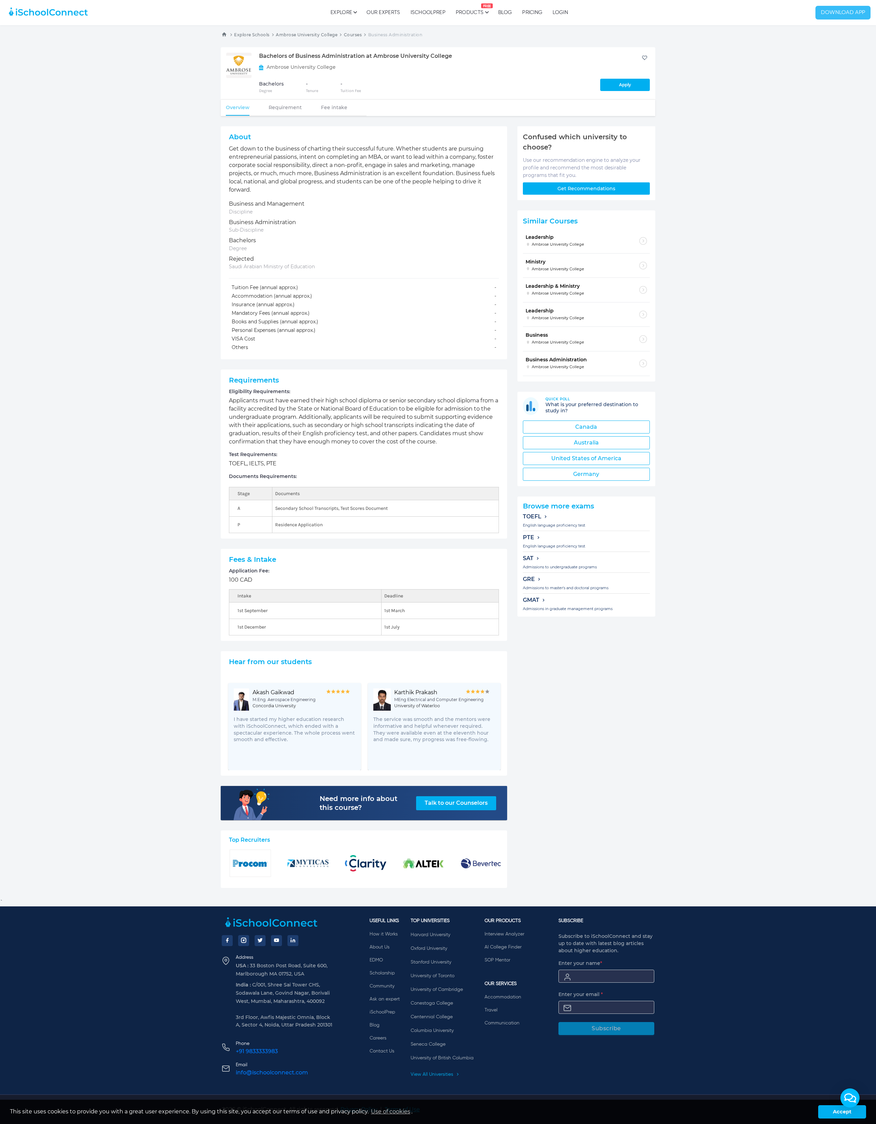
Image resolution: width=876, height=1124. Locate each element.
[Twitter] (260, 940)
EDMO (376, 960)
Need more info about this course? (358, 803)
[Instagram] (243, 940)
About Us (379, 947)
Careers (378, 1038)
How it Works (384, 934)
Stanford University (431, 962)
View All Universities (432, 1074)
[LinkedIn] (292, 940)
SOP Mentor (497, 960)
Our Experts (383, 12)
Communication (502, 1023)
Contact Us (382, 1051)
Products (470, 9)
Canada (586, 427)
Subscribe (606, 1028)
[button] (850, 1098)
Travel (491, 1010)
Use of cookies (390, 1111)
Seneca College (428, 1044)
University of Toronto (432, 975)
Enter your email (580, 994)
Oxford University (429, 948)
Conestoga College (432, 1003)
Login (560, 12)
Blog (505, 12)
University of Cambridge (437, 989)
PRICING (532, 12)
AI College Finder (503, 947)
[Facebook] (227, 940)
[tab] (237, 107)
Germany (586, 474)
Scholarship (382, 973)
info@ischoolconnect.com (272, 1072)
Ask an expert (385, 999)
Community (382, 986)
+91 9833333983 (257, 1051)
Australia (586, 442)
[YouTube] (276, 940)
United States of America (586, 458)
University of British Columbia (442, 1058)
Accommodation (503, 997)
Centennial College (432, 1017)
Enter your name (580, 963)
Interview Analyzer (504, 934)
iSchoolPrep (428, 12)
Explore (341, 12)
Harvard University (430, 934)
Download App (843, 12)
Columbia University (432, 1030)
